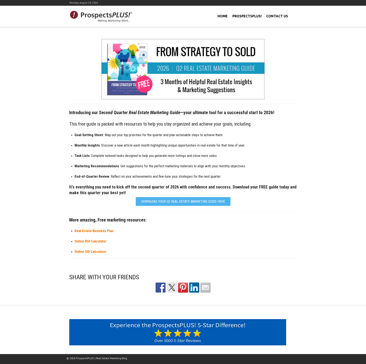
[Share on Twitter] (172, 287)
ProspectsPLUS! (247, 16)
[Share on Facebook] (160, 287)
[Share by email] (205, 287)
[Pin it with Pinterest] (183, 287)
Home (223, 16)
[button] (293, 16)
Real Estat (94, 231)
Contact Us (277, 16)
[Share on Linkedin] (194, 287)
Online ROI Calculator (90, 241)
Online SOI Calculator (90, 251)
